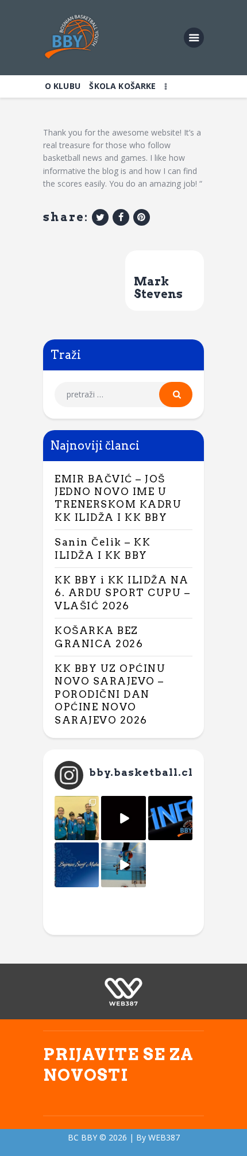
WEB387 (164, 1137)
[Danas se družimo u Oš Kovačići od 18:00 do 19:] (123, 864)
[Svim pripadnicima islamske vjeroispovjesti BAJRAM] (77, 864)
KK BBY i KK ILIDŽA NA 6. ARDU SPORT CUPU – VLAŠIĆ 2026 (122, 593)
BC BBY (82, 1137)
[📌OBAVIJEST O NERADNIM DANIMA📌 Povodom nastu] (170, 818)
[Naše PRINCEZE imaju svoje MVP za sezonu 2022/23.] (77, 818)
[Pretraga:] (123, 394)
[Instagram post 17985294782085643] (123, 818)
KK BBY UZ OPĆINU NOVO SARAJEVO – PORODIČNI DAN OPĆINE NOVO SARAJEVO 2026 (110, 694)
